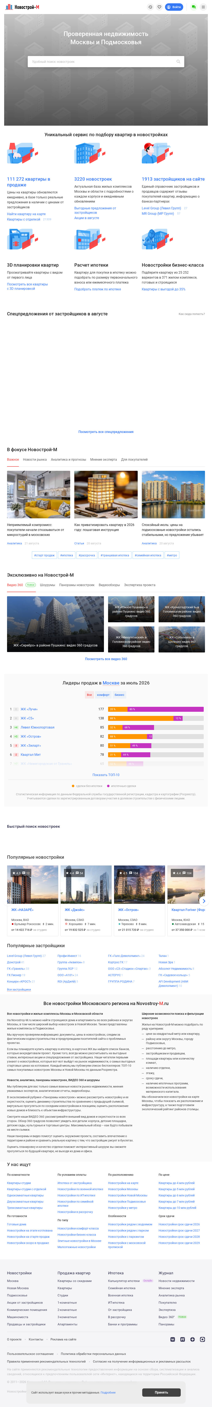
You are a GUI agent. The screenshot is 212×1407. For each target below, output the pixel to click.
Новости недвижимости (177, 1281)
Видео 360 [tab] (20, 585)
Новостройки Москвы (123, 1189)
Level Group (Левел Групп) (164, 208)
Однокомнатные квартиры (25, 1195)
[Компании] (157, 153)
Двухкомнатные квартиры (25, 1201)
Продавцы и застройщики (26, 1324)
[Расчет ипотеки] (89, 239)
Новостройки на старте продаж (28, 1236)
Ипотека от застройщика (75, 1183)
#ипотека (66, 555)
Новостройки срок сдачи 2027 (179, 1230)
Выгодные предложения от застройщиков (95, 210)
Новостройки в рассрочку (75, 1212)
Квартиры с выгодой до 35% (164, 289)
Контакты (36, 1339)
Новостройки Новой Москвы (127, 1195)
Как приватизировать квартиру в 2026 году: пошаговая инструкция (104, 527)
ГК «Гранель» (18, 968)
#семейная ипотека (148, 555)
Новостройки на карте (123, 1183)
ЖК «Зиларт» (31, 746)
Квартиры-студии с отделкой (26, 1189)
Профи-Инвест (69, 955)
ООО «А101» (68, 975)
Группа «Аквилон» (71, 962)
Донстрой (15, 962)
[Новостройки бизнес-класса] (157, 239)
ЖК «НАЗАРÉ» (22, 910)
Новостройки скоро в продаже (28, 1243)
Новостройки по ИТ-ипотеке (76, 1195)
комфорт (103, 694)
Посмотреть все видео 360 (106, 659)
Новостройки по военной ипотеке (80, 1189)
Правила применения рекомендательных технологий (46, 1361)
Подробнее (108, 1392)
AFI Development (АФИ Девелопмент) (173, 983)
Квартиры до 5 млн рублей (177, 1189)
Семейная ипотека (121, 1288)
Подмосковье (17, 1295)
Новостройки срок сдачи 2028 (179, 1236)
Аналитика (14, 543)
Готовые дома (16, 1224)
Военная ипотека (120, 1295)
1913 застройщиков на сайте (173, 179)
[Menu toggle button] (203, 7)
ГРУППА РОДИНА (121, 981)
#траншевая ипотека (115, 555)
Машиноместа (17, 1317)
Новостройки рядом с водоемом (130, 1224)
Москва (12, 1281)
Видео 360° (172, 1317)
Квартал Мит (31, 755)
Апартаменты (67, 1324)
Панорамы (166, 1324)
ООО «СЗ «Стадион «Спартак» (129, 968)
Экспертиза (167, 1310)
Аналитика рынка (172, 1295)
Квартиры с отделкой (29, 219)
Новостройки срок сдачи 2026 (179, 1224)
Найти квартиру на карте (26, 214)
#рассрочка (87, 555)
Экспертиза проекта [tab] (139, 585)
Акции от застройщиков (25, 1302)
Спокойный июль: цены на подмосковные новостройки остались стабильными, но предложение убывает (173, 530)
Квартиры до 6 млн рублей (177, 1195)
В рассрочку (117, 1317)
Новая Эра (167, 962)
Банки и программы (122, 1324)
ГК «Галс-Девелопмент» (126, 955)
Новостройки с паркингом (126, 1236)
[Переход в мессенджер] (202, 1339)
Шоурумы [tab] (47, 585)
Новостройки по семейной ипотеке (75, 1203)
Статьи (79, 543)
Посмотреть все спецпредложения (106, 432)
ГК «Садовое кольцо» (174, 975)
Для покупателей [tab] (134, 459)
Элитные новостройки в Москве (79, 1240)
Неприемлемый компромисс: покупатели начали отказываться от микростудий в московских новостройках (35, 530)
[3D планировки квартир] (22, 239)
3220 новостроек (93, 179)
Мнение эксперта (171, 1288)
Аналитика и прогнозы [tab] (68, 459)
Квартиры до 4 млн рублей (177, 1183)
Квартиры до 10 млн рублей (177, 1207)
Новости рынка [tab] (35, 459)
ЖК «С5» (27, 718)
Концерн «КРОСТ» (21, 981)
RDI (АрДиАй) (68, 981)
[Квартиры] (22, 153)
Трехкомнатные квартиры (25, 1207)
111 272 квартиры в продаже (28, 181)
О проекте (14, 1339)
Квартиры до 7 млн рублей (177, 1201)
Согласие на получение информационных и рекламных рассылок (142, 1361)
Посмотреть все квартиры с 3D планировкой (27, 286)
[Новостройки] (89, 153)
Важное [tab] (13, 459)
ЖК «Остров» (31, 736)
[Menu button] (194, 7)
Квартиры (65, 1288)
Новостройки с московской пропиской (127, 1245)
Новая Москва (18, 1288)
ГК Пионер (16, 975)
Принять (161, 1392)
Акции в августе (86, 218)
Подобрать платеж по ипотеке (97, 289)
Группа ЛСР (67, 968)
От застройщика (120, 1310)
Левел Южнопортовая (37, 727)
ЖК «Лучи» (29, 709)
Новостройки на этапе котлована (30, 1230)
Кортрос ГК (117, 962)
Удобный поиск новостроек (53, 62)
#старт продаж (44, 555)
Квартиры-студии (19, 1183)
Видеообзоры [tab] (109, 585)
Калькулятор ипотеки (130, 1281)
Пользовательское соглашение (30, 1354)
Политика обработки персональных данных (93, 1354)
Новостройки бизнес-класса (77, 1234)
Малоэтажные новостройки (77, 1247)
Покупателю (168, 1302)
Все (89, 694)
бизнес (119, 694)
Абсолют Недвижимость (176, 968)
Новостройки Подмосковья (127, 1201)
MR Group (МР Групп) (161, 214)
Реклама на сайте (63, 1339)
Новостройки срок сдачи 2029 (179, 1243)
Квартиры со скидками (75, 1281)
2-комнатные (67, 1310)
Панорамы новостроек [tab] (77, 585)
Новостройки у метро (122, 1207)
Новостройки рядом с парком (128, 1230)
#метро (172, 555)
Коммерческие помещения (27, 1310)
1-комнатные (67, 1302)
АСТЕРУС (115, 975)
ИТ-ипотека (116, 1302)
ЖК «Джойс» (75, 910)
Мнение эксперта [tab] (103, 459)
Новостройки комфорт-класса (78, 1228)
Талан (164, 955)
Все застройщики (19, 989)
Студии (63, 1295)
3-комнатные (67, 1317)
